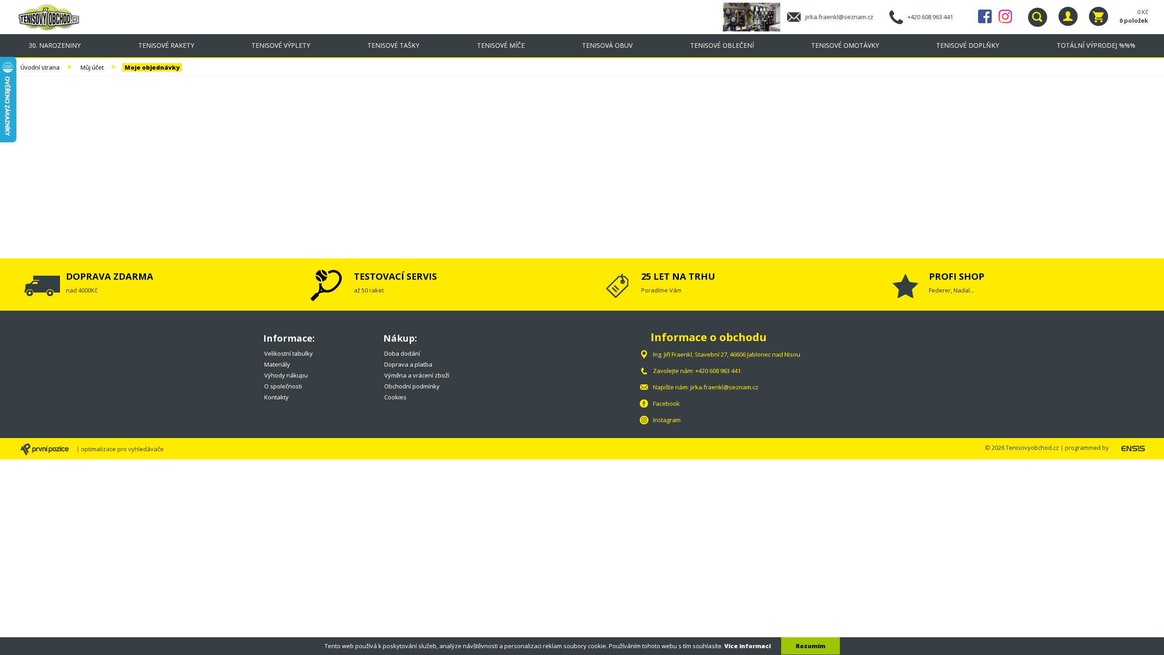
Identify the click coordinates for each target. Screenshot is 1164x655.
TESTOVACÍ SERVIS (395, 276)
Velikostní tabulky (288, 353)
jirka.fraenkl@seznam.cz (839, 17)
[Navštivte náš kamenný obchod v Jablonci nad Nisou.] (755, 16)
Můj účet (92, 67)
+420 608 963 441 (930, 17)
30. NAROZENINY (54, 45)
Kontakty (276, 397)
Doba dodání (402, 353)
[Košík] (1098, 16)
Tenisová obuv (607, 45)
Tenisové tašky (393, 45)
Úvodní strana (40, 67)
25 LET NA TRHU (678, 276)
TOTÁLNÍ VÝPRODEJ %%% (1096, 45)
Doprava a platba (408, 364)
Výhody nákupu (286, 375)
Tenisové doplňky (967, 45)
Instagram (1005, 16)
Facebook (985, 16)
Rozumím (810, 646)
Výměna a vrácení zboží (416, 375)
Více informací (747, 646)
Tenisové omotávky (845, 45)
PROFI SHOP (956, 276)
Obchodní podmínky (412, 386)
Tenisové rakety (166, 45)
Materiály (277, 364)
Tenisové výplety (280, 45)
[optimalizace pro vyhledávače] (47, 449)
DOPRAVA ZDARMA (109, 276)
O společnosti (283, 386)
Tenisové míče (501, 45)
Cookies (395, 397)
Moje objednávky (152, 67)
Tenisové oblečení (722, 45)
